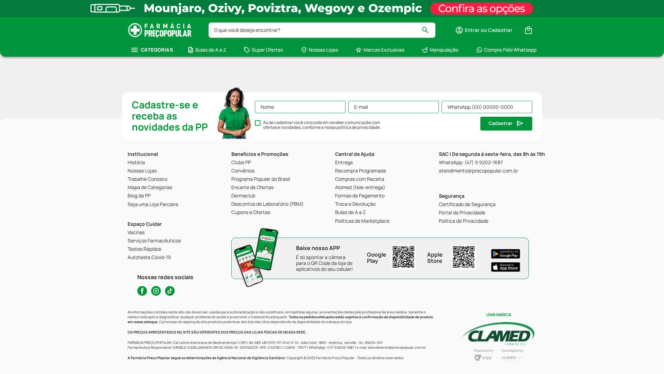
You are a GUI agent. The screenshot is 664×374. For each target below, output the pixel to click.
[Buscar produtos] (428, 30)
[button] (483, 30)
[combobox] (322, 30)
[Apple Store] (506, 267)
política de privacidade (358, 127)
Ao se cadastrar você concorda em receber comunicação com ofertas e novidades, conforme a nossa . (322, 125)
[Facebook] (142, 291)
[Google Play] (506, 254)
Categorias (157, 49)
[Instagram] (156, 291)
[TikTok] (170, 291)
